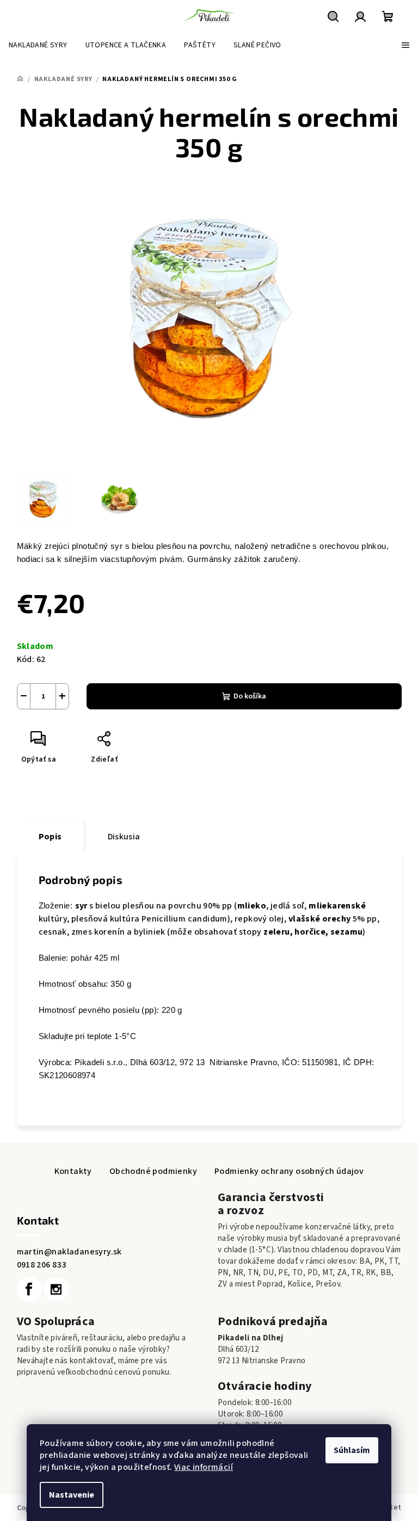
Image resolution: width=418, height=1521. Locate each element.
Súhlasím (352, 1450)
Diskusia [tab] (124, 837)
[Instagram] (56, 1289)
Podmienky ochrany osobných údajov (289, 1171)
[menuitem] (38, 45)
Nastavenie (71, 1495)
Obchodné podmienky (153, 1171)
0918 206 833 (41, 1265)
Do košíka (249, 696)
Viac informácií (203, 1467)
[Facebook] (29, 1289)
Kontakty (73, 1171)
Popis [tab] (50, 837)
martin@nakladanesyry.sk (69, 1252)
